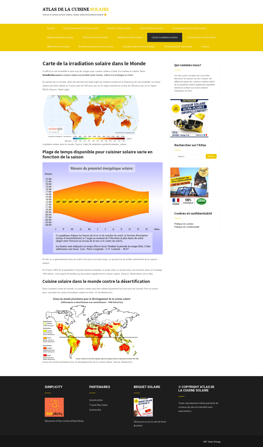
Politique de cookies (183, 224)
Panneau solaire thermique (178, 46)
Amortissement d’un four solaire (189, 28)
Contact (205, 46)
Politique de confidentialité (186, 227)
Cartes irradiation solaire (165, 37)
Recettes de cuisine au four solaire (96, 46)
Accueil (50, 28)
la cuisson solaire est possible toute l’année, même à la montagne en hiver (87, 75)
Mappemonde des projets (60, 37)
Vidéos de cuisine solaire (130, 37)
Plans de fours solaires (151, 28)
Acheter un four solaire (119, 28)
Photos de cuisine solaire (95, 37)
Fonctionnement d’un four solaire (80, 28)
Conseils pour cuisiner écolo (201, 37)
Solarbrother (96, 400)
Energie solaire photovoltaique (139, 46)
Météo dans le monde (58, 46)
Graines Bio (95, 409)
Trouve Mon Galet (98, 405)
